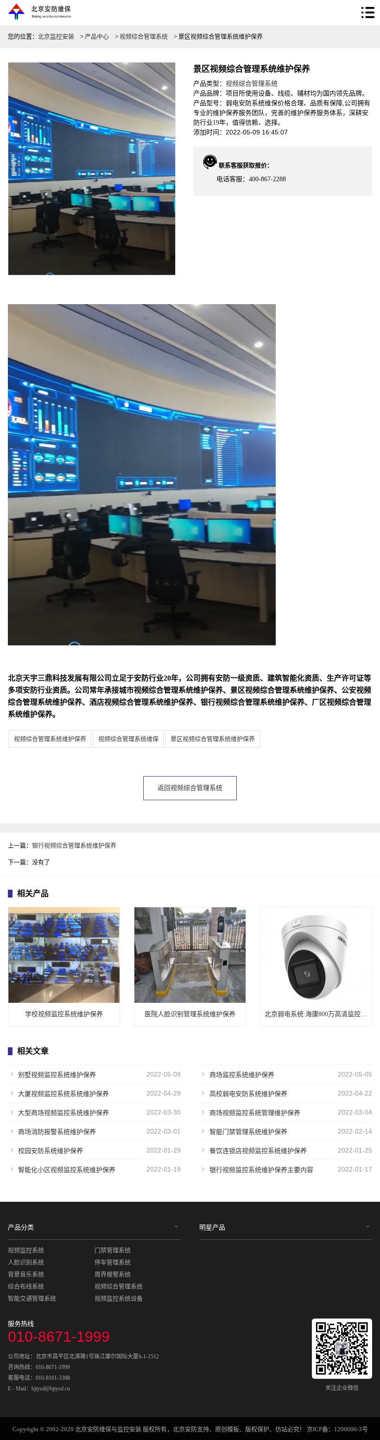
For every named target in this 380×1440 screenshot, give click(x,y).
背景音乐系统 (26, 1274)
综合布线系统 (26, 1286)
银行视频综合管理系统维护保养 (74, 845)
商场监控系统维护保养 (290, 1074)
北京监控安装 (56, 36)
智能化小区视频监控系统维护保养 (99, 1169)
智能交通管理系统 (32, 1298)
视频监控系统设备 (119, 1298)
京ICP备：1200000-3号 (337, 1429)
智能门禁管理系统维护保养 (290, 1131)
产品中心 (97, 36)
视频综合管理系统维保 (128, 738)
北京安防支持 (191, 1429)
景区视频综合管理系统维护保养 (213, 738)
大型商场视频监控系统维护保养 (99, 1112)
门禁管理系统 (113, 1250)
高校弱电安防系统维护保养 (290, 1093)
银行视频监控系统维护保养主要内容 (290, 1169)
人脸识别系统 (26, 1262)
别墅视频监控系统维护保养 (99, 1074)
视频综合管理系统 (144, 36)
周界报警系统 (113, 1274)
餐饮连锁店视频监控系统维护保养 (290, 1150)
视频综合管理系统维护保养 (50, 738)
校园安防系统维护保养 (99, 1150)
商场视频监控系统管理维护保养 (290, 1112)
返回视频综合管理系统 (190, 787)
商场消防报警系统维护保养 (99, 1131)
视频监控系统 (26, 1250)
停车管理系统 (113, 1262)
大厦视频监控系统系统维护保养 (99, 1093)
